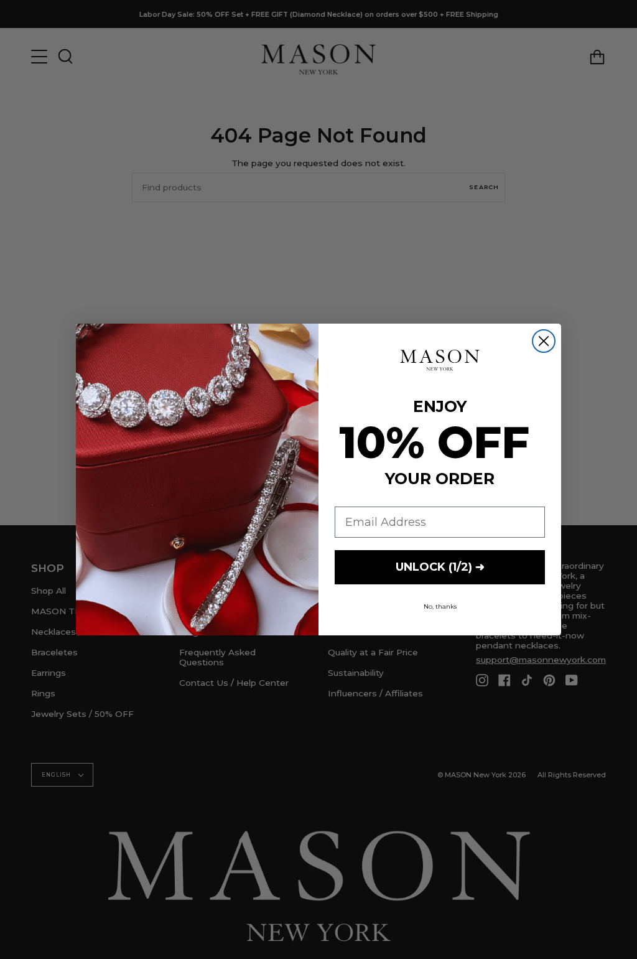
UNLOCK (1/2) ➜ (440, 567)
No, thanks (440, 606)
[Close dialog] (543, 341)
